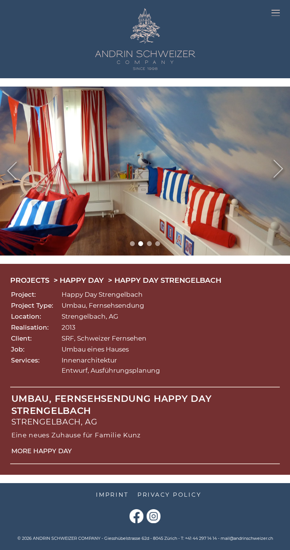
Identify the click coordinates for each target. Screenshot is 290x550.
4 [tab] (157, 243)
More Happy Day (41, 451)
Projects (29, 280)
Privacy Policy (169, 494)
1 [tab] (132, 243)
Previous (12, 171)
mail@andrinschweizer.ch (247, 538)
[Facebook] (136, 516)
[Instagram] (153, 516)
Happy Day (82, 280)
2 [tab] (140, 243)
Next (278, 171)
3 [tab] (149, 243)
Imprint (112, 494)
